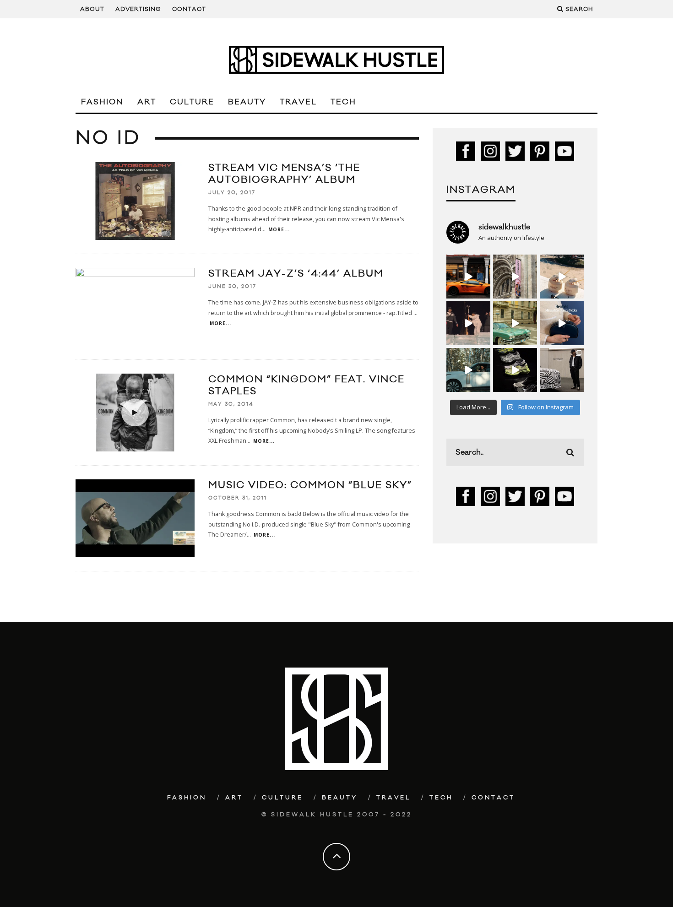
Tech (343, 102)
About (92, 9)
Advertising (138, 9)
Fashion (102, 102)
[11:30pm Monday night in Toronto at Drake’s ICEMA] (468, 323)
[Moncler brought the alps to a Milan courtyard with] (515, 323)
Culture (192, 102)
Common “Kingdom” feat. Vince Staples (306, 385)
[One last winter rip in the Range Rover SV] (468, 370)
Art (146, 102)
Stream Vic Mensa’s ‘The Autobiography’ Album (284, 174)
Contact (189, 9)
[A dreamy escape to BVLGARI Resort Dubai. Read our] (562, 277)
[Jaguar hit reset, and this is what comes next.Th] (562, 370)
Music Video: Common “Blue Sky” (310, 485)
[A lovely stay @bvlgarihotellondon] (468, 277)
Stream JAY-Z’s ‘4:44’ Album (296, 273)
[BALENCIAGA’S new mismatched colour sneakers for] (515, 370)
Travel (298, 102)
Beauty (247, 102)
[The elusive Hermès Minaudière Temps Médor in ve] (562, 323)
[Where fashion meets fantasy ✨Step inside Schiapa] (515, 277)
